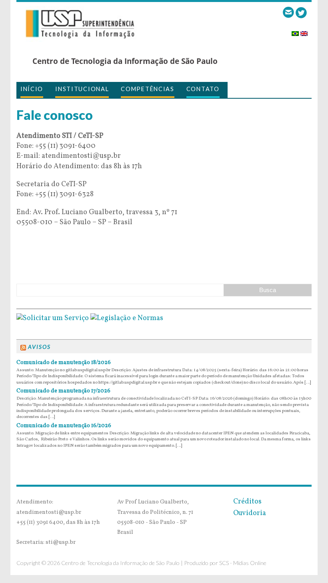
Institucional (82, 89)
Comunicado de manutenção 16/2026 (63, 426)
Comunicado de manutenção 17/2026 (63, 391)
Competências (147, 89)
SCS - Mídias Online (242, 562)
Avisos (39, 346)
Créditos (246, 502)
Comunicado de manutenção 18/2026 (63, 362)
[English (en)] (304, 31)
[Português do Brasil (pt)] (295, 31)
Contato (203, 89)
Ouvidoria (248, 513)
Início (31, 89)
